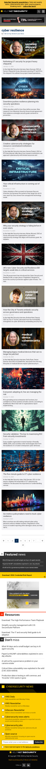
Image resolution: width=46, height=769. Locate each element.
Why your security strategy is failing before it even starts (22, 227)
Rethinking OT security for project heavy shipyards (20, 62)
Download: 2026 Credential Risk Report (17, 575)
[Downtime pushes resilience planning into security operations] (23, 88)
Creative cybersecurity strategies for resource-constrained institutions (18, 145)
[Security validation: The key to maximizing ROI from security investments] (23, 420)
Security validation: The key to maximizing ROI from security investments (22, 435)
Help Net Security (32, 756)
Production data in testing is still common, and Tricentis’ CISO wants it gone (21, 676)
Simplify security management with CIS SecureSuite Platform (18, 626)
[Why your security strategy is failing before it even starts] (23, 212)
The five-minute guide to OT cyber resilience (22, 474)
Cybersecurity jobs (14, 725)
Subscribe (39, 742)
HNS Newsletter (13, 703)
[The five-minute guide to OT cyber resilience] (23, 460)
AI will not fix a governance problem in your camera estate (20, 567)
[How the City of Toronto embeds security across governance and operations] (23, 296)
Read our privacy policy (16, 760)
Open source (11, 734)
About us (27, 760)
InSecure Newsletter (15, 710)
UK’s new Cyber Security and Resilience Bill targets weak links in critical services (21, 269)
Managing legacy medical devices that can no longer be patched (22, 353)
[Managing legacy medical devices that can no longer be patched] (23, 338)
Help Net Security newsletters (16, 2)
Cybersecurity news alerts (17, 716)
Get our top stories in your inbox (14, 33)
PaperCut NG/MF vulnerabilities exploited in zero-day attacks (21, 564)
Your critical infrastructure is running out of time (21, 185)
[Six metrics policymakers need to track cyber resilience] (23, 500)
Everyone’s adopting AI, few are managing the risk (22, 393)
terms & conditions (32, 747)
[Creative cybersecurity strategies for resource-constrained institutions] (23, 130)
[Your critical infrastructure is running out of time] (23, 170)
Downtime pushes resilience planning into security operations (21, 102)
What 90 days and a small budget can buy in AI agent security (21, 560)
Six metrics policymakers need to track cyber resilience (22, 515)
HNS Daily (10, 696)
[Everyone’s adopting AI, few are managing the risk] (23, 378)
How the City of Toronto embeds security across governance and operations (20, 311)
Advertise (34, 760)
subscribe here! (29, 6)
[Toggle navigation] (43, 11)
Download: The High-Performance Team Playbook (23, 620)
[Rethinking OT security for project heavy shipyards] (23, 48)
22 (23, 545)
